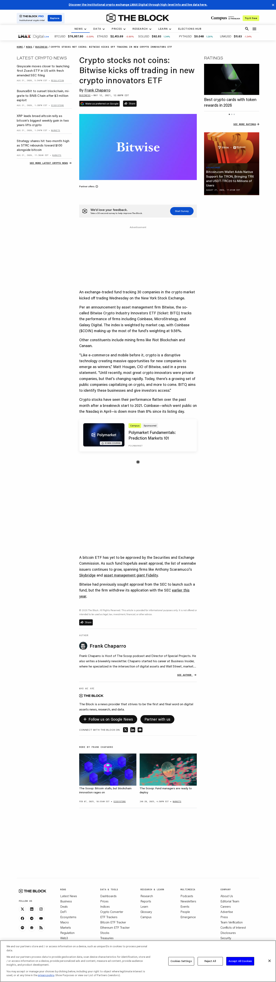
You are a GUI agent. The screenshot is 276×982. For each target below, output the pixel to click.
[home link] (138, 18)
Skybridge (87, 575)
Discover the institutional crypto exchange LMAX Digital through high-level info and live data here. (138, 4)
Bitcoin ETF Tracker (113, 922)
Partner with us (157, 719)
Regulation (67, 932)
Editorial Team (229, 901)
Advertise (226, 911)
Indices (105, 906)
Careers (225, 906)
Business (66, 901)
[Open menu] (254, 29)
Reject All (210, 961)
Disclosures (228, 932)
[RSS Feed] (41, 927)
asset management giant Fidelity (131, 575)
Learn (144, 906)
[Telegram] (31, 918)
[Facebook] (22, 918)
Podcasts (186, 896)
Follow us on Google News (108, 718)
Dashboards (108, 896)
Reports (145, 901)
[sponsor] (231, 147)
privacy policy (46, 975)
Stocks (104, 932)
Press (224, 917)
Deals (64, 906)
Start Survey (182, 211)
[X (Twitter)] (22, 909)
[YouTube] (41, 918)
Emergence (188, 917)
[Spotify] (22, 927)
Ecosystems (68, 917)
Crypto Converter (111, 911)
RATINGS (213, 57)
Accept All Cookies (240, 961)
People (185, 911)
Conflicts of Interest (233, 927)
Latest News (68, 896)
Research (146, 896)
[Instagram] (41, 909)
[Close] (269, 960)
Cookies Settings (181, 961)
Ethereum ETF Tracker (115, 927)
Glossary (146, 911)
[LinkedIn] (31, 909)
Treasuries (107, 938)
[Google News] (31, 927)
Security (225, 938)
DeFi (63, 911)
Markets (65, 927)
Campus (146, 917)
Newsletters (188, 901)
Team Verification (231, 922)
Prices (104, 901)
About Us (226, 896)
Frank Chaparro (97, 90)
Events (184, 906)
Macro (64, 922)
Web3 (64, 938)
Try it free (251, 18)
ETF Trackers (108, 917)
